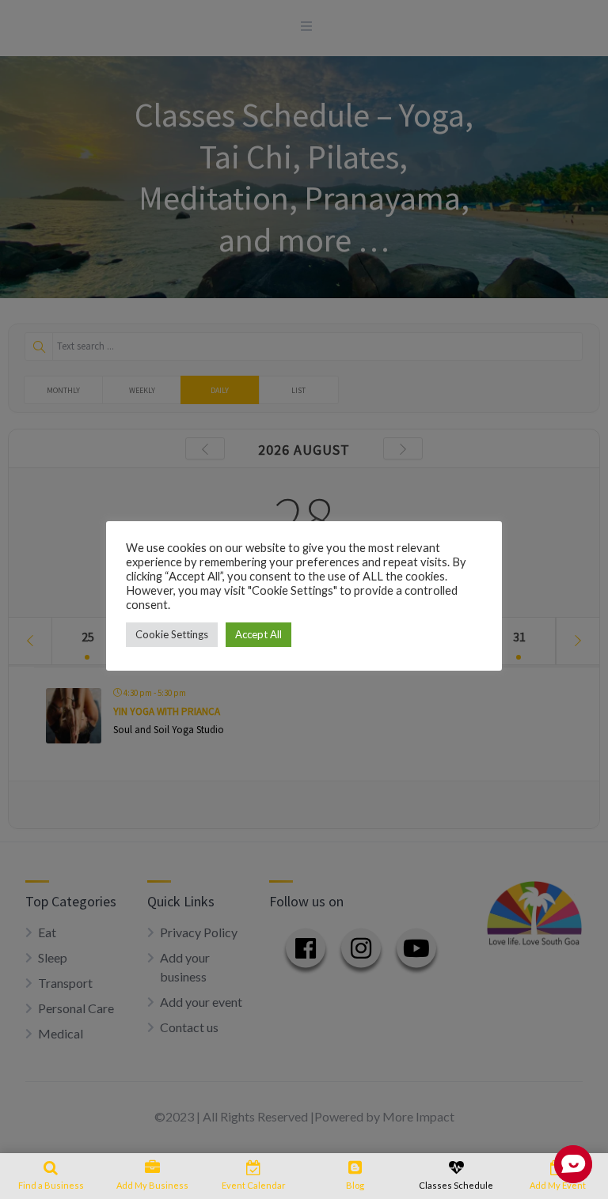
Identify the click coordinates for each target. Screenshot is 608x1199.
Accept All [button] (258, 634)
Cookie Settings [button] (171, 634)
